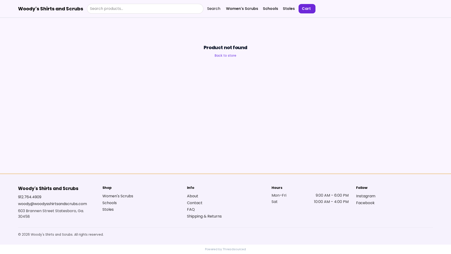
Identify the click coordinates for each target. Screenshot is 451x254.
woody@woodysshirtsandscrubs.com (52, 203)
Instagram (365, 196)
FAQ (191, 209)
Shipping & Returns (204, 216)
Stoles (289, 8)
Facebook (365, 203)
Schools (270, 8)
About (192, 196)
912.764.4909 (29, 197)
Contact (194, 203)
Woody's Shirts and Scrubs (50, 8)
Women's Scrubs (242, 8)
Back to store (225, 55)
